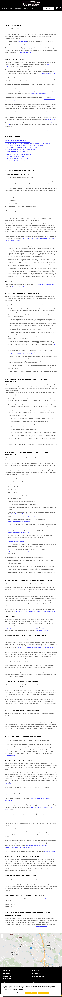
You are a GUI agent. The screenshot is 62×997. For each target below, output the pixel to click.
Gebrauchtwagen (18, 8)
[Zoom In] (2, 935)
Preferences (18, 992)
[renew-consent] (1, 995)
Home (3, 8)
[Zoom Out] (2, 937)
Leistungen (9, 8)
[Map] (31, 950)
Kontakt (31, 8)
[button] (48, 8)
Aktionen (26, 8)
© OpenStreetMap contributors (55, 966)
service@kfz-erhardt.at (39, 976)
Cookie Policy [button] (49, 987)
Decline (31, 992)
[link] (9, 8)
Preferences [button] (23, 989)
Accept (43, 992)
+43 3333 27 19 (38, 974)
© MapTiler (46, 966)
